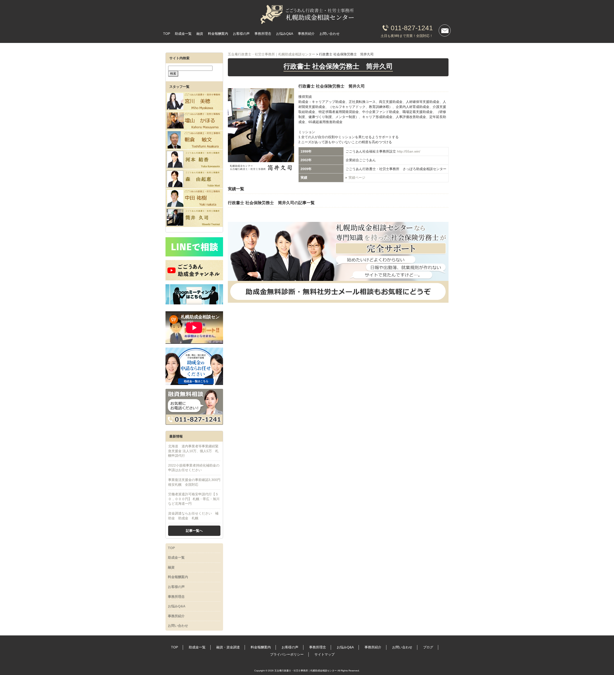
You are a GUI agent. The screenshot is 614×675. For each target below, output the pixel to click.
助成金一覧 (183, 34)
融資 (199, 34)
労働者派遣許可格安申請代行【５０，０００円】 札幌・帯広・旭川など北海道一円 (193, 498)
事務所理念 (262, 34)
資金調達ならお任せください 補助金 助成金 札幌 (193, 515)
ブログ (428, 647)
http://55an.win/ (408, 151)
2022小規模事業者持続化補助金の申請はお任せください (193, 467)
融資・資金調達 (228, 647)
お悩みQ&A (284, 34)
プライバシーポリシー (287, 654)
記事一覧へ (194, 531)
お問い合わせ (329, 34)
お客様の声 (241, 34)
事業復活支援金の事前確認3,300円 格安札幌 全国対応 (194, 482)
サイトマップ (324, 654)
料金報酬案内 (218, 34)
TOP (166, 34)
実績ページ (356, 177)
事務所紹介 (306, 34)
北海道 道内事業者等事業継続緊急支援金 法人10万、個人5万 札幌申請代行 (193, 450)
